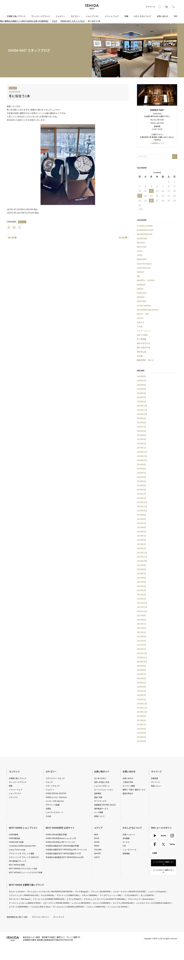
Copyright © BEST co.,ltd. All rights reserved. (160, 938)
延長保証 (97, 793)
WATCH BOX (143, 314)
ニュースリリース (129, 849)
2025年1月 (141, 447)
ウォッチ (49, 782)
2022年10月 (142, 560)
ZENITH (140, 318)
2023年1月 (141, 548)
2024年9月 (141, 464)
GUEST (97, 857)
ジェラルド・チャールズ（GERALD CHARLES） (153, 903)
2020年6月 (141, 678)
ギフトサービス (100, 801)
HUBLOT (12, 88)
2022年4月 (141, 586)
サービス (126, 842)
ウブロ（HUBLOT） (131, 895)
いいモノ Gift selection (55, 801)
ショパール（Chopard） (157, 891)
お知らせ (140, 322)
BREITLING (141, 246)
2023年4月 (141, 535)
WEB (96, 834)
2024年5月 (141, 481)
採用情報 (126, 853)
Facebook (9, 227)
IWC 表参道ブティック (17, 861)
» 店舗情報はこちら (157, 143)
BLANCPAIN (142, 238)
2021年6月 (141, 628)
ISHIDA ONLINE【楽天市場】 (56, 834)
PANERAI (141, 297)
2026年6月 (141, 384)
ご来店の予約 (128, 782)
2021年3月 (141, 640)
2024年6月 (141, 477)
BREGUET (141, 242)
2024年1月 (141, 498)
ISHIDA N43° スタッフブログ (72, 21)
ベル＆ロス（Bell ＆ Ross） (41, 906)
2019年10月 (142, 712)
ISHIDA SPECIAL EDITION (56, 793)
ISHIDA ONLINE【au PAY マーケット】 (60, 842)
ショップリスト (92, 16)
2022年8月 (141, 569)
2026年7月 (141, 380)
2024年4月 (141, 485)
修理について (99, 816)
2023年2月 (141, 544)
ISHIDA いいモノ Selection (56, 797)
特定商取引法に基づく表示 (17, 917)
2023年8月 (141, 519)
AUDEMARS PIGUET (145, 230)
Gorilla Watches (144, 267)
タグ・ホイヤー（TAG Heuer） (19, 899)
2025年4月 (141, 435)
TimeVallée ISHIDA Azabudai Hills (22, 845)
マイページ (150, 6)
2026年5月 (141, 389)
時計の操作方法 (143, 347)
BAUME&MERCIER (144, 234)
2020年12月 (142, 653)
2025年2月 (141, 443)
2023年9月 (141, 514)
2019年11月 (142, 707)
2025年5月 (141, 431)
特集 (126, 16)
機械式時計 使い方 (145, 360)
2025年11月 (142, 410)
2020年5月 (141, 682)
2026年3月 (141, 393)
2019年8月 (141, 720)
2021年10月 (142, 611)
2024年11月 (142, 456)
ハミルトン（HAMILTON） (95, 906)
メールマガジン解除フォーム (163, 871)
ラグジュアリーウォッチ (55, 778)
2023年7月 (141, 523)
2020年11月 (142, 657)
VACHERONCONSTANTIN (147, 309)
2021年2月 (141, 644)
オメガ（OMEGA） (47, 895)
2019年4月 (141, 737)
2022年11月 (142, 556)
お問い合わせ (162, 16)
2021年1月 (141, 649)
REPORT (97, 853)
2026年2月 (141, 397)
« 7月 (139, 209)
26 (151, 200)
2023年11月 (142, 506)
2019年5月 (141, 732)
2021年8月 (141, 619)
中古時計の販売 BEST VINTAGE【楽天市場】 (62, 845)
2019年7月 (141, 724)
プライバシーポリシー (40, 917)
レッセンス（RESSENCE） (81, 903)
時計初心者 (141, 351)
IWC (138, 276)
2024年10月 (142, 460)
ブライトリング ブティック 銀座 (21, 853)
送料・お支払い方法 (101, 782)
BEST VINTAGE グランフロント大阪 (23, 868)
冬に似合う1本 (19, 95)
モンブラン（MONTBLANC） (123, 903)
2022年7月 (141, 573)
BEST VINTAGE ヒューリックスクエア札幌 (25, 872)
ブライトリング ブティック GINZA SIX (24, 857)
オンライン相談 (129, 785)
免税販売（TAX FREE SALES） (105, 804)
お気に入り (160, 7)
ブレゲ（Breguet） (81, 891)
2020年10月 (142, 661)
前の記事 (12, 237)
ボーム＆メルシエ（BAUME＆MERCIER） (68, 906)
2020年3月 (141, 691)
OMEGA (140, 288)
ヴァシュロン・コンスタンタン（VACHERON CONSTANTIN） (50, 891)
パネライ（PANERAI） (89, 895)
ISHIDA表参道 (14, 838)
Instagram (14, 227)
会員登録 (154, 778)
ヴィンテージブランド (40, 16)
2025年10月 (142, 414)
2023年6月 (141, 527)
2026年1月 (141, 401)
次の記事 (123, 237)
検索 (173, 7)
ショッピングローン (102, 785)
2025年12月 (142, 405)
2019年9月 (141, 716)
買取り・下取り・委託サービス (134, 789)
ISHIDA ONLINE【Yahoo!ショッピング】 (61, 838)
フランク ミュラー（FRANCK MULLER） (24, 895)
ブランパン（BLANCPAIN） (101, 891)
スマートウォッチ (53, 785)
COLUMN (97, 849)
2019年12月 (142, 703)
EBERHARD (142, 259)
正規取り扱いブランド (16, 16)
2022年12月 (142, 552)
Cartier (140, 251)
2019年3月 (141, 741)
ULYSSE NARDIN (144, 305)
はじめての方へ (100, 778)
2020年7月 (141, 674)
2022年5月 (141, 581)
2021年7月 (141, 623)
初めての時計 (142, 335)
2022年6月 (141, 577)
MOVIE (97, 842)
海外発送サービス (101, 808)
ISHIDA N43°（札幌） (16, 842)
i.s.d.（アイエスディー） (54, 812)
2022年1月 (141, 598)
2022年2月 (141, 594)
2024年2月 (141, 493)
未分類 (140, 356)
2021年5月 (141, 632)
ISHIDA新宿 (13, 834)
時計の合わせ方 (143, 343)
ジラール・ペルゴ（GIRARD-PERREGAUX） (48, 899)
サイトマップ (58, 917)
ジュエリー (60, 16)
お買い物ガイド (101, 771)
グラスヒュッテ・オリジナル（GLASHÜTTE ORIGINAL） (105, 899)
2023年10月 (142, 510)
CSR (124, 845)
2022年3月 (141, 590)
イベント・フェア (112, 16)
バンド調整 (98, 812)
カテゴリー (75, 16)
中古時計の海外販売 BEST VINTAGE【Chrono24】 (65, 857)
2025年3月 (141, 439)
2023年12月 (142, 502)
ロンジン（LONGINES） (101, 903)
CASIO (139, 255)
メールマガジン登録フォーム (163, 862)
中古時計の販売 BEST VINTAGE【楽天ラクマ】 (63, 853)
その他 (140, 326)
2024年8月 (141, 468)
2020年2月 (141, 695)
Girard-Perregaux (144, 263)
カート (166, 7)
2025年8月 (141, 422)
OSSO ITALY (142, 293)
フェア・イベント (144, 330)
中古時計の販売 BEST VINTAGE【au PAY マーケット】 (66, 849)
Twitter (20, 227)
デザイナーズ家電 (53, 804)
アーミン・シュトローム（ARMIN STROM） (25, 903)
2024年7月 (141, 472)
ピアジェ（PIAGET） (74, 899)
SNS (175, 16)
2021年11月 (142, 607)
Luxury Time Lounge (17, 849)
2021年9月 (141, 615)
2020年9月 (141, 665)
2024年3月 (141, 489)
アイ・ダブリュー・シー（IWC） (111, 895)
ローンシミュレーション (103, 789)
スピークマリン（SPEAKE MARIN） (56, 903)
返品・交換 (98, 797)
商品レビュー (156, 785)
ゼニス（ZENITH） (147, 895)
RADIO (96, 845)
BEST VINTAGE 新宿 (17, 864)
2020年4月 (141, 686)
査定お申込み (128, 793)
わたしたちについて (142, 16)
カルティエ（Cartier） (17, 891)
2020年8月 (141, 670)
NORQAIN (141, 284)
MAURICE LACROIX (146, 280)
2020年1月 (141, 699)
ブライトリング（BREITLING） (67, 895)
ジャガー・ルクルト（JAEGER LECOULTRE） (129, 891)
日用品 (48, 808)
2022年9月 (141, 565)
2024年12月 (142, 452)
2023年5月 (141, 531)
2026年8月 (141, 376)
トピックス (13, 797)
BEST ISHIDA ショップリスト (23, 827)
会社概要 (126, 838)
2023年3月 (141, 540)
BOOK (96, 838)
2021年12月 (142, 602)
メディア (98, 827)
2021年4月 (141, 636)
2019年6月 (141, 728)
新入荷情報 (141, 339)
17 (139, 195)
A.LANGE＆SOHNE (145, 225)
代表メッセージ (129, 834)
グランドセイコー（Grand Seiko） (141, 899)
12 (151, 190)
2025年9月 (141, 418)
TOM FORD (141, 301)
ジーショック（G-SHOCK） (118, 906)
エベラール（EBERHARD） (18, 906)
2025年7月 (141, 426)
